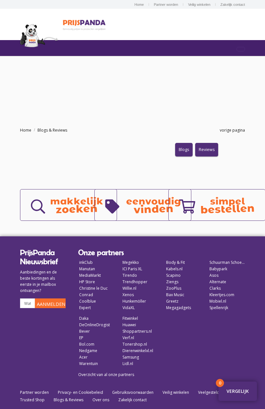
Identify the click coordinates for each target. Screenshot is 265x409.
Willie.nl (129, 288)
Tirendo (129, 275)
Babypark (218, 269)
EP (81, 337)
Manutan (87, 269)
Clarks (215, 288)
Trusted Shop (32, 400)
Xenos (128, 294)
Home (139, 4)
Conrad (86, 294)
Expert (85, 307)
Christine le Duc (93, 288)
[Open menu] (241, 49)
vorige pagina (231, 130)
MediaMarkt (90, 275)
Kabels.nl (174, 269)
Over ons (100, 400)
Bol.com (86, 344)
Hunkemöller (134, 301)
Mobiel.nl (217, 301)
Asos (213, 275)
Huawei (129, 325)
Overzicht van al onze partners (106, 374)
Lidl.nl (127, 363)
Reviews (207, 149)
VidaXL (128, 307)
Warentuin (88, 363)
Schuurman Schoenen (227, 262)
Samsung (130, 357)
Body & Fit (175, 262)
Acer (83, 357)
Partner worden (166, 4)
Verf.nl (128, 337)
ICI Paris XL (132, 269)
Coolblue (87, 301)
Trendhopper (134, 282)
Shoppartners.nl (137, 331)
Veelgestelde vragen (216, 392)
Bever (84, 331)
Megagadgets (178, 307)
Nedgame (88, 350)
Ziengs (172, 282)
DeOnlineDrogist (94, 325)
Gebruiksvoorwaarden (133, 392)
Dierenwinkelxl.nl (137, 350)
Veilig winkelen (199, 4)
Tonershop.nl (134, 344)
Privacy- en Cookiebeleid (80, 392)
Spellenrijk (218, 307)
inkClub (86, 262)
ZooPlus (173, 288)
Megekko (130, 262)
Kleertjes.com (221, 294)
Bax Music (175, 294)
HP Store (87, 282)
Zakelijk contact (232, 4)
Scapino (173, 275)
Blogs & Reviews (52, 130)
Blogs (184, 149)
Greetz (172, 301)
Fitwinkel (130, 318)
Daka (84, 318)
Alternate (217, 282)
